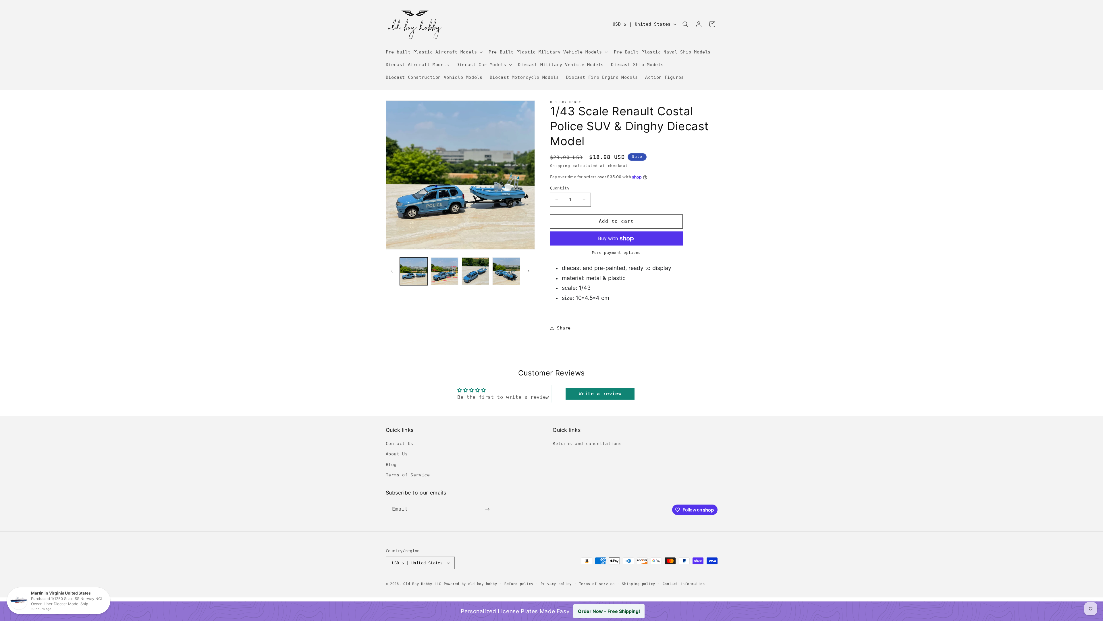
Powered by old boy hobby (470, 584)
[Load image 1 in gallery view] (414, 271)
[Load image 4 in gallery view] (506, 271)
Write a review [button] (600, 393)
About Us (397, 453)
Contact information (684, 584)
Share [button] (564, 327)
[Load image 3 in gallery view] (475, 271)
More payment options (616, 252)
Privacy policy (556, 584)
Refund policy (518, 584)
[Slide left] (392, 271)
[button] (433, 52)
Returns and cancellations (587, 443)
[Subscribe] (487, 509)
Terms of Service (408, 474)
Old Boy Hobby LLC (422, 584)
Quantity (559, 188)
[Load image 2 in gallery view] (444, 271)
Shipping (560, 166)
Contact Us (399, 443)
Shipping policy (638, 584)
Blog (391, 464)
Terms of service (597, 584)
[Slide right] (528, 271)
